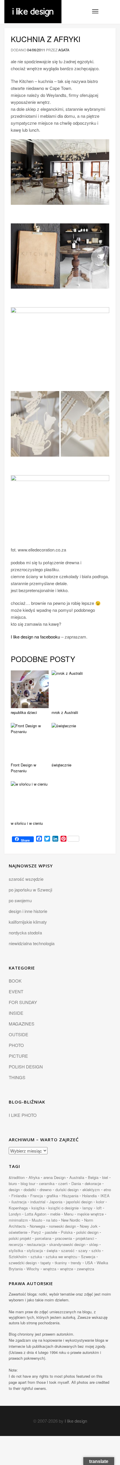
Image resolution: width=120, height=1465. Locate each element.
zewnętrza (85, 1269)
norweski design (62, 1226)
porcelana (43, 1238)
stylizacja (35, 1250)
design (14, 1189)
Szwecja (88, 1256)
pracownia (63, 1238)
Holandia (89, 1195)
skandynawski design (67, 1244)
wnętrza (49, 1269)
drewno (46, 1189)
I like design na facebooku (35, 637)
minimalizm (18, 1220)
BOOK (15, 981)
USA (89, 1262)
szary (83, 1250)
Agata (63, 49)
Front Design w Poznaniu (23, 768)
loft (99, 1208)
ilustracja (19, 1201)
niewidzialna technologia (31, 943)
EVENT (16, 991)
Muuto (37, 1220)
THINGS (17, 1077)
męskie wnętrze (90, 1214)
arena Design (54, 1177)
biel (105, 1177)
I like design (76, 1421)
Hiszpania (70, 1195)
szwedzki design (23, 1262)
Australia (76, 1177)
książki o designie (63, 1208)
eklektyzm (91, 1189)
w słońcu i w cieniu (27, 823)
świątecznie (61, 765)
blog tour (28, 1183)
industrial (37, 1201)
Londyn (15, 1214)
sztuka (36, 1256)
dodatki (30, 1189)
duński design (67, 1189)
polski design (87, 1232)
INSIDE (16, 1013)
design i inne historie (28, 911)
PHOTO (16, 1045)
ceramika (46, 1183)
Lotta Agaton (35, 1214)
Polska (67, 1232)
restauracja (36, 1244)
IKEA (105, 1195)
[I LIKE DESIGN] (33, 7)
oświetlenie (18, 1232)
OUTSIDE (18, 1034)
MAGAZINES (21, 1024)
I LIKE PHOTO (23, 1115)
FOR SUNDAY (23, 1002)
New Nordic (70, 1220)
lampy (87, 1208)
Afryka (34, 1177)
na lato (51, 1220)
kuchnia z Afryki (45, 38)
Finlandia (19, 1195)
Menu (68, 1214)
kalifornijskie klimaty (28, 922)
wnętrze (66, 1269)
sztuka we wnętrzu (61, 1256)
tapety (45, 1262)
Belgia (93, 1177)
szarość (68, 1250)
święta (52, 1250)
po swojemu (20, 900)
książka (38, 1208)
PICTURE (18, 1056)
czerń (63, 1183)
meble (55, 1214)
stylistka (16, 1250)
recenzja (16, 1244)
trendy (76, 1262)
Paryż (36, 1232)
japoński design (79, 1201)
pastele (51, 1232)
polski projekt (20, 1238)
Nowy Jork (89, 1226)
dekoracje (93, 1183)
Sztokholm (18, 1256)
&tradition (17, 1177)
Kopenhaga (18, 1208)
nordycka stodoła (25, 932)
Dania (76, 1183)
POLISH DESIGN (26, 1067)
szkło (96, 1250)
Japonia (55, 1201)
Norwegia (37, 1226)
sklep (93, 1244)
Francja (36, 1195)
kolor (100, 1201)
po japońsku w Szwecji (30, 890)
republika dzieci (24, 712)
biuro (13, 1183)
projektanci (85, 1238)
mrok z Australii (65, 712)
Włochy (33, 1269)
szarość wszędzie (26, 879)
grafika (52, 1195)
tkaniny (61, 1262)
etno (107, 1189)
